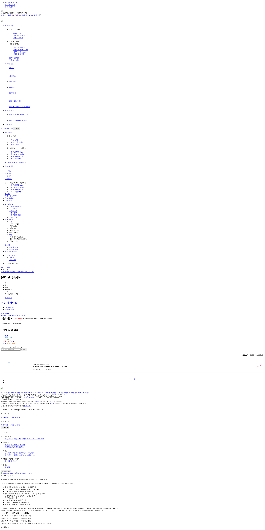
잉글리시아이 (10, 453)
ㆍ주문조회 (13, 208)
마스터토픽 (9, 447)
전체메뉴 (16, 128)
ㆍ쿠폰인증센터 (15, 215)
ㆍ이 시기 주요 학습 (16, 142)
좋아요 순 (260, 355)
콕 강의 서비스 (9, 302)
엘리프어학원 (21, 453)
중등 (10, 235)
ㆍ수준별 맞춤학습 (16, 152)
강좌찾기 (24, 349)
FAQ (2, 267)
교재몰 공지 (13, 249)
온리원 (7, 445)
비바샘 (24, 439)
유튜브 (36, 15)
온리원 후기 (9, 110)
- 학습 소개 (17, 33)
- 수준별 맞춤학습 (19, 47)
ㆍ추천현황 (13, 213)
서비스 (19, 315)
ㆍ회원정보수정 (15, 206)
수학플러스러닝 (18, 455)
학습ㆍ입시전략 (15, 101)
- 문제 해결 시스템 (20, 52)
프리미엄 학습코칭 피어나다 (15, 162)
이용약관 (56, 393)
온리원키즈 (15, 445)
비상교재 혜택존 (11, 251)
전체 (6, 336)
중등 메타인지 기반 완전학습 (19, 107)
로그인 (3, 128)
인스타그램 (29, 15)
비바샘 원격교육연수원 (35, 439)
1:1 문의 (7, 267)
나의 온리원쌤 (17, 323)
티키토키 (8, 455)
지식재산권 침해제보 (82, 393)
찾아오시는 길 (29, 393)
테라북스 (8, 467)
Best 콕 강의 (9, 307)
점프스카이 (15, 461)
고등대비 (12, 93)
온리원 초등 (9, 26)
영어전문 (12, 81)
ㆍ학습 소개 (13, 140)
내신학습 (12, 76)
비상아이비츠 (30, 455)
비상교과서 (9, 439)
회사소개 (4, 393)
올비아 (22, 445)
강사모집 (11, 393)
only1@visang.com (29, 397)
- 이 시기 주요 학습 (20, 35)
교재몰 (7, 245)
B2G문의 (70, 393)
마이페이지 (9, 204)
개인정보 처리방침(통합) (44, 393)
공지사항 (12, 260)
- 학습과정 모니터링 (20, 50)
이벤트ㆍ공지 (6, 15)
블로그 (17, 417)
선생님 (11, 68)
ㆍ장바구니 (13, 217)
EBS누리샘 (30, 453)
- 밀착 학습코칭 (19, 54)
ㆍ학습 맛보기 (14, 144)
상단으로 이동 (6, 471)
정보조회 (37, 401)
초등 (10, 221)
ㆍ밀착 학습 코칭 (15, 158)
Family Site (5, 427)
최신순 (245, 355)
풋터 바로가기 (10, 7)
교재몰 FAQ (13, 247)
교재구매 (14, 15)
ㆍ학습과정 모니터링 (16, 154)
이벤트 (11, 257)
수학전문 (12, 87)
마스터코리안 (19, 447)
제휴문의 (63, 393)
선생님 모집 (19, 393)
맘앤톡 (7, 461)
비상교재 (17, 439)
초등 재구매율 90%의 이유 (18, 114)
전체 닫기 (4, 269)
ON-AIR (10, 341)
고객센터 (21, 15)
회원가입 (9, 128)
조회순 (252, 355)
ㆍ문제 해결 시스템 (16, 156)
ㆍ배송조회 (13, 211)
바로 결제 (8, 124)
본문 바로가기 (10, 5)
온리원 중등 (9, 64)
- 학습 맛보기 (18, 38)
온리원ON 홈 (6, 323)
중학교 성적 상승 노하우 (18, 120)
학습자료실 (9, 219)
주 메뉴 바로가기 (11, 3)
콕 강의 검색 (9, 309)
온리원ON (8, 298)
